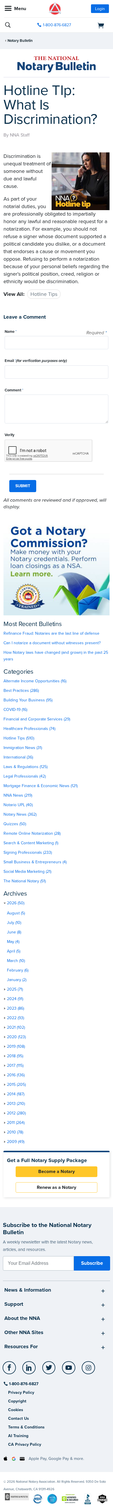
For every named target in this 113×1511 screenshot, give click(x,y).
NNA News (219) (17, 795)
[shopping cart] (93, 25)
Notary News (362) (20, 814)
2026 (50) (15, 903)
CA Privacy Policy (24, 1444)
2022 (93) (15, 1017)
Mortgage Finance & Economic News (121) (40, 785)
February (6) (17, 970)
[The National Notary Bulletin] (56, 64)
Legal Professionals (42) (24, 776)
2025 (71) (15, 989)
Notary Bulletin (20, 40)
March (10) (16, 960)
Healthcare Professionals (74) (29, 728)
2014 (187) (15, 1094)
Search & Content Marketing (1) (30, 843)
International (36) (18, 757)
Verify (9, 435)
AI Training (18, 1435)
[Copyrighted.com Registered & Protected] (17, 1497)
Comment (14, 390)
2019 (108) (16, 1046)
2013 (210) (16, 1103)
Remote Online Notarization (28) (32, 833)
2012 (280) (16, 1113)
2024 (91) (15, 998)
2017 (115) (15, 1065)
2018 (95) (15, 1056)
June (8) (14, 932)
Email (36, 360)
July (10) (14, 922)
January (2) (16, 979)
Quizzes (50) (14, 823)
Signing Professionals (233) (27, 852)
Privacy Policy (21, 1392)
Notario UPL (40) (18, 804)
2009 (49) (15, 1141)
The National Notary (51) (24, 881)
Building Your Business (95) (27, 700)
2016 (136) (16, 1075)
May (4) (13, 941)
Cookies (15, 1409)
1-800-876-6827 (57, 25)
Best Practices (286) (21, 690)
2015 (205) (16, 1084)
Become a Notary (56, 1171)
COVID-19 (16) (15, 709)
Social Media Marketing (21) (27, 871)
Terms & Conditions (26, 1427)
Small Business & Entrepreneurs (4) (35, 862)
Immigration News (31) (22, 747)
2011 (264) (16, 1122)
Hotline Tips (43, 294)
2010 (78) (15, 1132)
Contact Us (18, 1418)
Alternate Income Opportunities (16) (34, 681)
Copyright (17, 1401)
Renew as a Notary (56, 1187)
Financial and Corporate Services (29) (36, 719)
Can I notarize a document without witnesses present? (52, 642)
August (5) (16, 913)
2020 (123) (16, 1036)
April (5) (13, 951)
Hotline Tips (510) (18, 738)
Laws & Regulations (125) (25, 766)
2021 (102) (16, 1027)
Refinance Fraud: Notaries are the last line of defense (51, 633)
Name (11, 331)
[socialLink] (10, 1370)
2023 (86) (15, 1008)
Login (100, 8)
